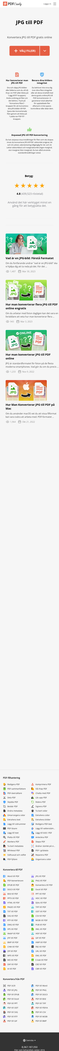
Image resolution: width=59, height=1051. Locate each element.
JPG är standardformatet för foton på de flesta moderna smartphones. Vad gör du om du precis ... (32, 365)
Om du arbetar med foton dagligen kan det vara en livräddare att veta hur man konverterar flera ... (32, 315)
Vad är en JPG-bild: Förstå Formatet (30, 258)
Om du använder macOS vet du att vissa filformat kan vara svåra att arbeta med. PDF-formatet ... (31, 415)
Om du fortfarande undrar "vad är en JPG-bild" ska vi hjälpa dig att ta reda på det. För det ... (31, 265)
